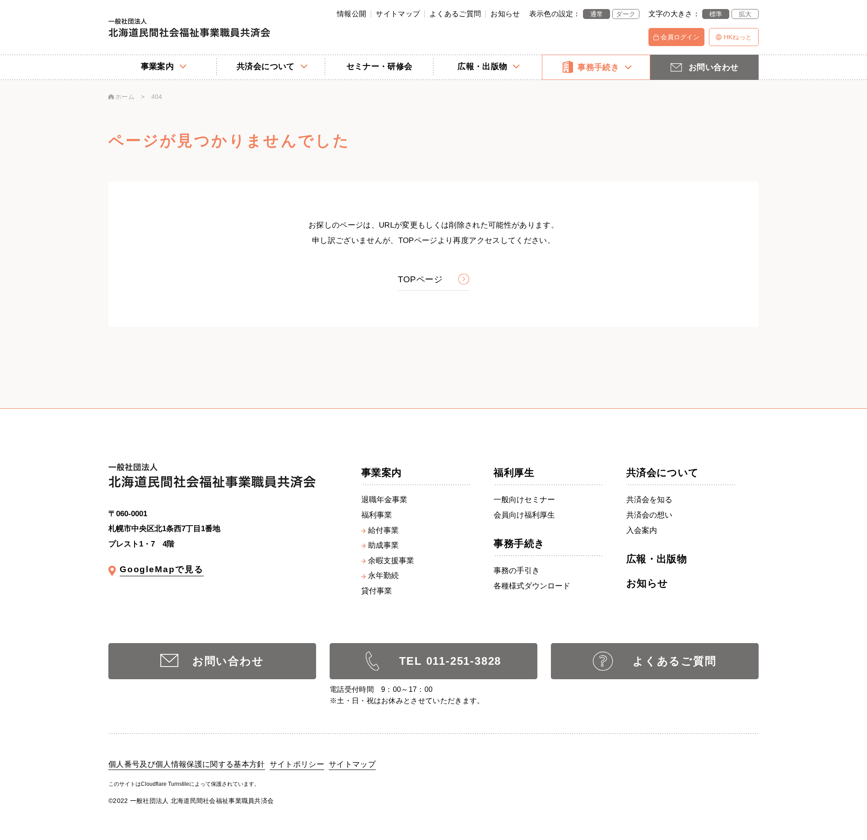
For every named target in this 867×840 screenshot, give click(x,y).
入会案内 (641, 531)
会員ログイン (680, 37)
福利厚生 (514, 472)
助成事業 (383, 546)
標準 (715, 14)
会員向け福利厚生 (524, 515)
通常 (596, 14)
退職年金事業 (384, 500)
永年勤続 (383, 576)
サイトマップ (398, 14)
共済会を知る (649, 500)
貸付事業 (376, 591)
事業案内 (381, 472)
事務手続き (519, 543)
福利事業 (376, 515)
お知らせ (505, 14)
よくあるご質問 (455, 14)
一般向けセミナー (524, 500)
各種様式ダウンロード (532, 586)
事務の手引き (517, 571)
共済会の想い (649, 515)
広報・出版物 (656, 559)
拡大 (745, 14)
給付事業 (383, 531)
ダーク (625, 14)
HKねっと (738, 37)
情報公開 (351, 14)
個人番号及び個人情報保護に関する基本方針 (186, 764)
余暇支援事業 (391, 561)
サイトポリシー (297, 764)
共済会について (662, 472)
